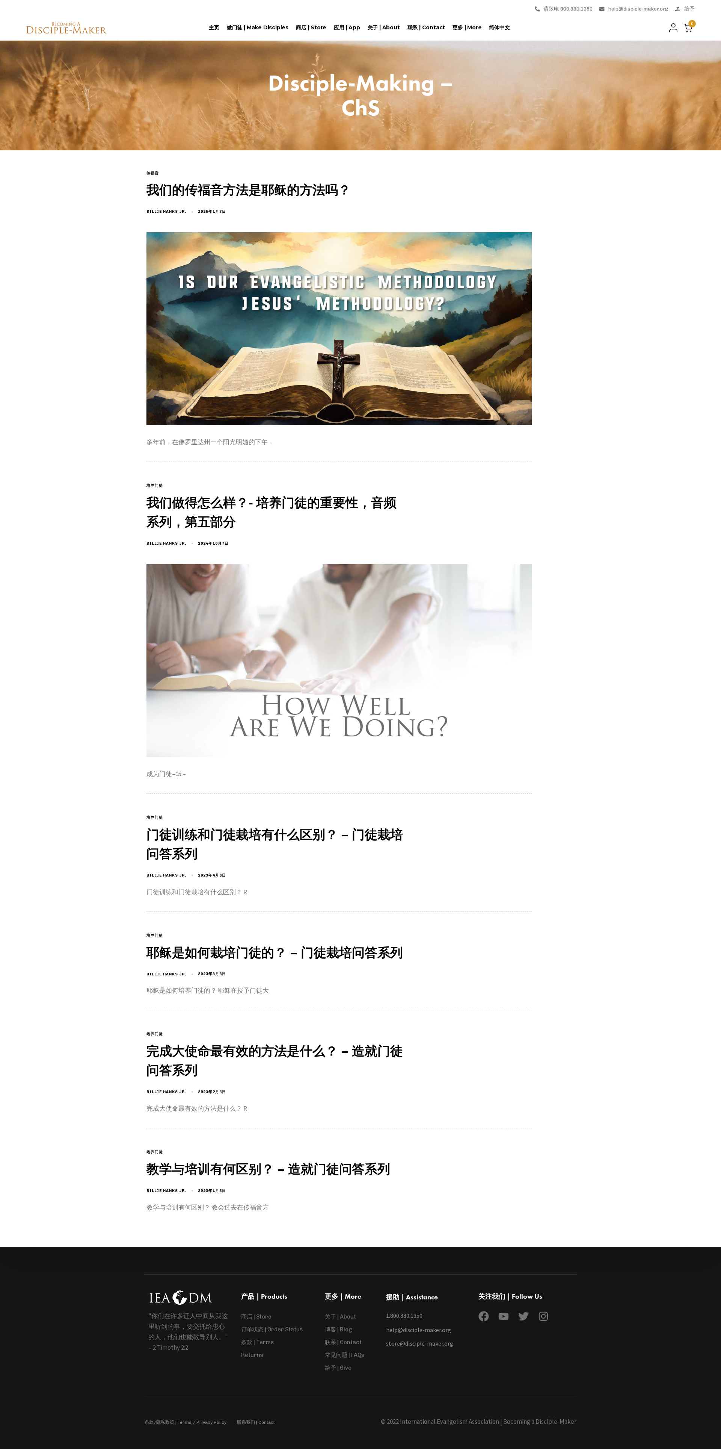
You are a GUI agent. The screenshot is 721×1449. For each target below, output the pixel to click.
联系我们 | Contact (256, 1422)
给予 (689, 9)
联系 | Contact (426, 27)
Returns (252, 1355)
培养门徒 (154, 485)
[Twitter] (523, 1316)
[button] (671, 28)
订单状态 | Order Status (272, 1329)
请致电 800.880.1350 (568, 9)
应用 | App (347, 27)
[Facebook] (483, 1316)
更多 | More (467, 27)
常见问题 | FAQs (345, 1355)
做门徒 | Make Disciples (257, 27)
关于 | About (384, 27)
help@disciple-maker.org (638, 9)
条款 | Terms (257, 1342)
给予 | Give (338, 1367)
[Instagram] (543, 1316)
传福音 (152, 173)
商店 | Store (311, 27)
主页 (214, 27)
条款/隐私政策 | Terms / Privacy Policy (185, 1422)
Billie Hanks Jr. (166, 211)
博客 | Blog (338, 1329)
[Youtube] (503, 1316)
